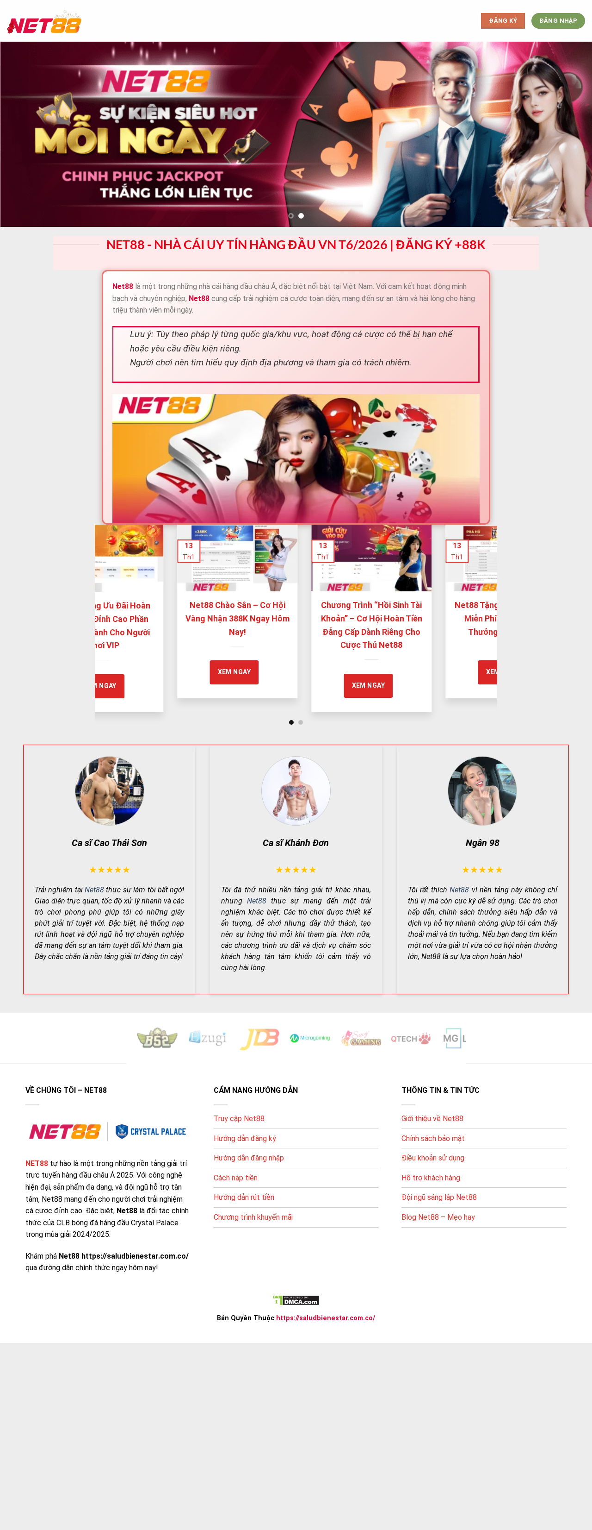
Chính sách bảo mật (433, 1138)
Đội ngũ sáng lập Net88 (439, 1197)
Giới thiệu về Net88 (432, 1118)
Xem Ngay (474, 672)
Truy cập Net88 (239, 1118)
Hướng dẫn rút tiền (244, 1197)
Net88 (94, 889)
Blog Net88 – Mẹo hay (438, 1217)
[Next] (477, 605)
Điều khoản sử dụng (432, 1158)
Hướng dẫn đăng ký (245, 1138)
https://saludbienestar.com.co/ (325, 1318)
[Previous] (114, 605)
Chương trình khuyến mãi (253, 1217)
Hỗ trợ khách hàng (430, 1177)
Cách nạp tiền (236, 1177)
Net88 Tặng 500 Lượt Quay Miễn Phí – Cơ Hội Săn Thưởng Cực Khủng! (210, 618)
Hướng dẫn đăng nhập (249, 1158)
